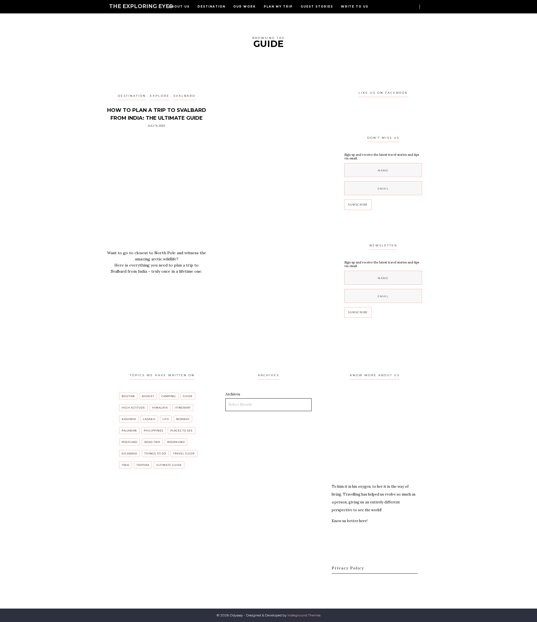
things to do (155, 453)
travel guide (184, 453)
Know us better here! (350, 521)
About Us (179, 6)
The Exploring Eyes (141, 6)
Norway (183, 419)
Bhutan (128, 396)
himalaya (160, 407)
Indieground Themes (304, 615)
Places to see (181, 430)
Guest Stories (317, 6)
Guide (188, 396)
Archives (232, 394)
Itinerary (183, 407)
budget (148, 396)
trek (125, 464)
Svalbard (184, 96)
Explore (159, 96)
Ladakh (149, 419)
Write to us (354, 6)
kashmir (129, 419)
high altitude (133, 407)
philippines (153, 430)
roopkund (176, 442)
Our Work (244, 6)
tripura (142, 464)
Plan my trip (278, 6)
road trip (152, 442)
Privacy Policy (348, 568)
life (165, 419)
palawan (129, 430)
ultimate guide (169, 464)
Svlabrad (129, 453)
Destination (211, 6)
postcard (129, 442)
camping (168, 396)
